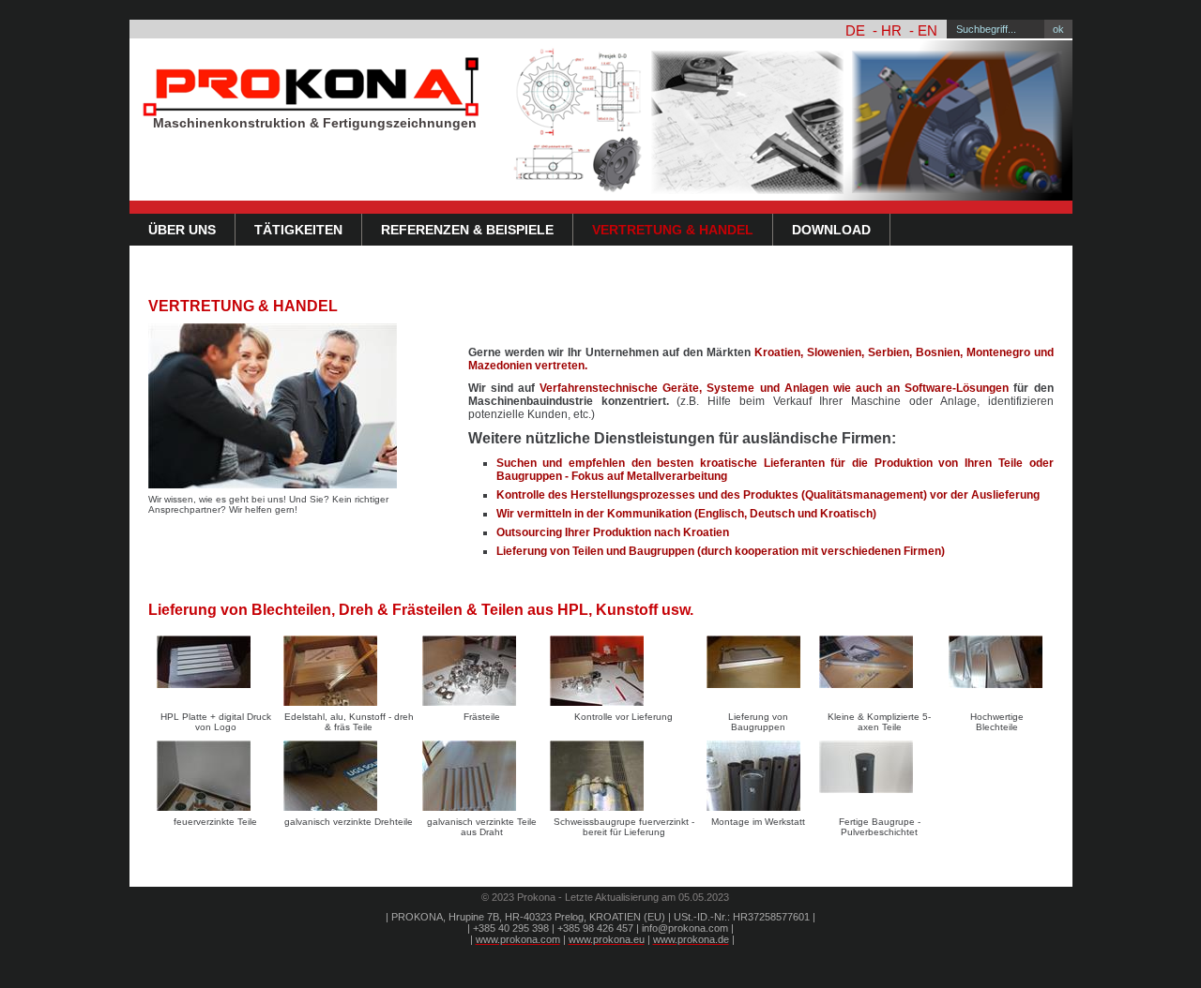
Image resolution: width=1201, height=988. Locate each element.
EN (927, 30)
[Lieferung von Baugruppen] (758, 671)
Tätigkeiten (298, 229)
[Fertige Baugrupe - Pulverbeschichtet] (880, 776)
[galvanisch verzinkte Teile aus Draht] (481, 776)
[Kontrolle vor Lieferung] (624, 671)
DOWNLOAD (831, 229)
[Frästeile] (481, 671)
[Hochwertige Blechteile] (996, 671)
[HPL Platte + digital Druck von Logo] (216, 671)
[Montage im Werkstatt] (758, 776)
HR (891, 30)
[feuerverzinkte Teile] (216, 776)
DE (855, 30)
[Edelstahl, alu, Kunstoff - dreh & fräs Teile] (348, 671)
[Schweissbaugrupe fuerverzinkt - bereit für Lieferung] (624, 776)
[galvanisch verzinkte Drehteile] (348, 776)
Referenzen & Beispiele (467, 229)
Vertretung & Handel (672, 229)
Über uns (182, 229)
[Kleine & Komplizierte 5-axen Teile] (880, 671)
